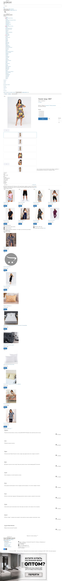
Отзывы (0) (34, 184)
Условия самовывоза (7, 546)
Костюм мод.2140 (6, 423)
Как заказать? (47, 105)
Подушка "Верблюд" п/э (7, 305)
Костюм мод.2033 (36, 220)
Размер (39, 109)
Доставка (5, 184)
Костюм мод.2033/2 (36, 202)
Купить (43, 118)
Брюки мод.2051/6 (21, 220)
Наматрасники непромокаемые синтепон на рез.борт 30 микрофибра (15, 325)
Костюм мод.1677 (6, 220)
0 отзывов (39, 102)
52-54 (41, 115)
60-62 (41, 111)
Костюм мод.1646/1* (51, 220)
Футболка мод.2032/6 (7, 266)
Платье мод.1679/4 (7, 286)
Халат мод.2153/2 (6, 247)
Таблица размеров (53, 105)
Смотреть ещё (9, 428)
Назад (7, 16)
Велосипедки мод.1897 (52, 202)
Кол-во (59, 118)
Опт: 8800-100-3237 (12, 92)
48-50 (41, 113)
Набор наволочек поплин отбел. (9, 364)
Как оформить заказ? (7, 542)
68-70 (41, 112)
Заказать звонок (6, 10)
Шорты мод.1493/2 (21, 202)
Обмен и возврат (7, 545)
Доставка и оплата (7, 544)
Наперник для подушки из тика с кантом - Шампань (12, 384)
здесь (35, 187)
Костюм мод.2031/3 (7, 403)
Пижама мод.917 (6, 202)
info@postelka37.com (13, 10)
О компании (6, 543)
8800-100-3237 (11, 8)
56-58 (41, 116)
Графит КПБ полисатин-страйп (9, 344)
